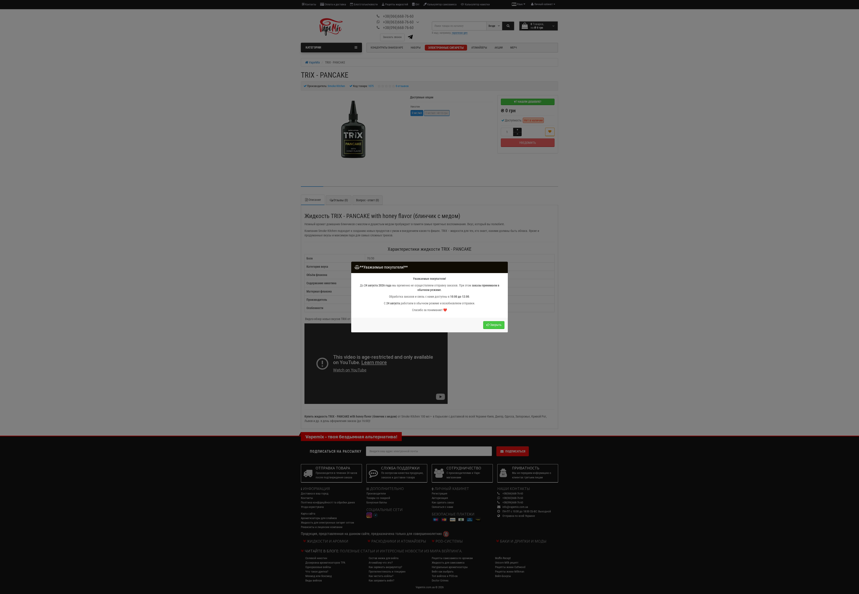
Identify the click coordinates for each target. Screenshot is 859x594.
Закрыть (496, 325)
